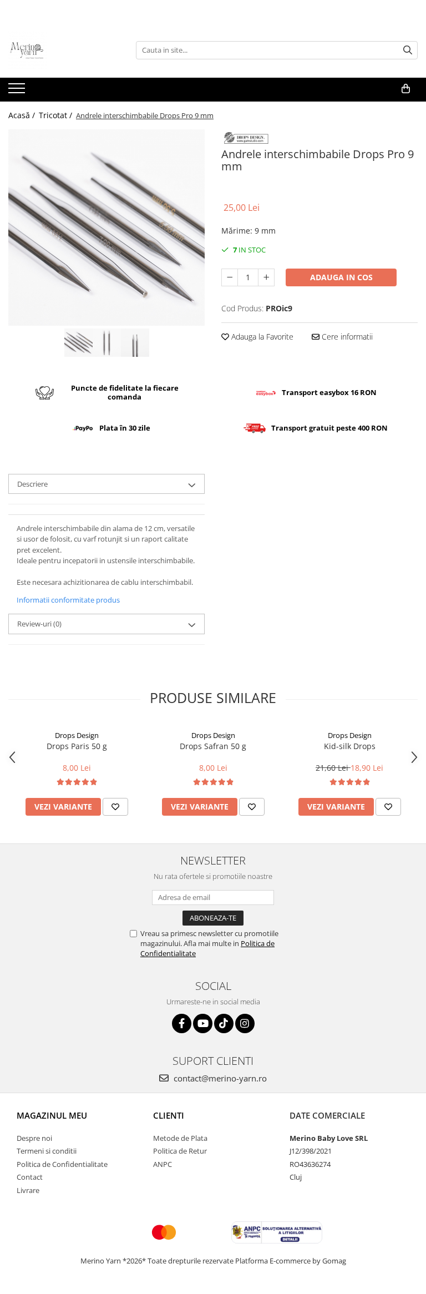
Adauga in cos (341, 277)
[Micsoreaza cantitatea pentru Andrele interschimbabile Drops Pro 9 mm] (229, 277)
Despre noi (34, 1138)
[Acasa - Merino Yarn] (63, 50)
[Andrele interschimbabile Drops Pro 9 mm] (106, 227)
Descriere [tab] (32, 484)
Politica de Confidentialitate (62, 1164)
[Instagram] (245, 1023)
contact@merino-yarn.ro (219, 1078)
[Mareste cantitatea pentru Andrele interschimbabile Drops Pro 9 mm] (266, 277)
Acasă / (22, 115)
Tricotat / (56, 115)
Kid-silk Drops (350, 746)
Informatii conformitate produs (68, 600)
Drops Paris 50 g (77, 746)
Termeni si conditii (47, 1151)
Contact (30, 1177)
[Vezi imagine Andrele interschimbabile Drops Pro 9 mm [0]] (78, 342)
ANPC (162, 1164)
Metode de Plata (180, 1138)
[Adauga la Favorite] (115, 807)
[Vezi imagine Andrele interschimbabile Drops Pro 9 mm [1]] (107, 342)
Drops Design (77, 735)
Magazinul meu (52, 1115)
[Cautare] (408, 50)
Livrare (28, 1190)
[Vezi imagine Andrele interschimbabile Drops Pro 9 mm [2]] (135, 342)
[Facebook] (181, 1023)
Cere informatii (346, 336)
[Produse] (18, 91)
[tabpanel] (106, 227)
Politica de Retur (180, 1151)
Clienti (168, 1115)
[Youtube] (202, 1023)
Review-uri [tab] (39, 624)
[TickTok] (224, 1023)
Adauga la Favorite (261, 336)
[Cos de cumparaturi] (406, 89)
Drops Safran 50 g (213, 746)
